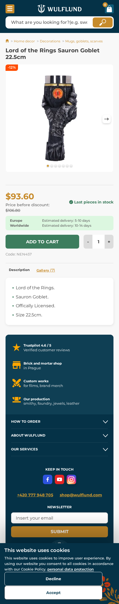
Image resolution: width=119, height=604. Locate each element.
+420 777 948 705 (35, 494)
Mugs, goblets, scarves (84, 41)
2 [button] (52, 166)
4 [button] (59, 166)
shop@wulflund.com (81, 494)
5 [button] (63, 166)
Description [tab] (19, 270)
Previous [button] (12, 119)
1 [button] (48, 166)
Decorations (50, 41)
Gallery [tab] (46, 270)
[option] (59, 119)
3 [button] (56, 166)
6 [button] (67, 166)
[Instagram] (71, 479)
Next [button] (106, 119)
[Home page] (8, 41)
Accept (53, 592)
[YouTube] (59, 479)
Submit (60, 531)
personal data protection (70, 569)
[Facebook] (47, 479)
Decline (53, 578)
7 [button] (71, 166)
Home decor (24, 41)
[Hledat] (103, 22)
